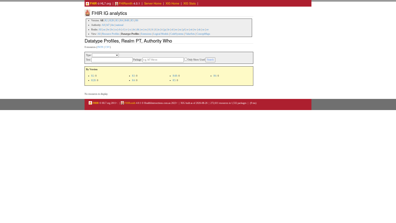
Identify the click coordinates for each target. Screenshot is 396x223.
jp (165, 29)
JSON (100, 47)
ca (116, 29)
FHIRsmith (125, 3)
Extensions (146, 33)
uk (199, 29)
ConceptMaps (203, 33)
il (155, 29)
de (134, 29)
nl (172, 29)
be (108, 29)
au (104, 29)
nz (180, 29)
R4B (127, 20)
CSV (107, 47)
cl (123, 29)
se (187, 29)
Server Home (152, 3)
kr (169, 29)
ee (142, 29)
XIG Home (172, 3)
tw (195, 29)
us (203, 29)
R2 (106, 20)
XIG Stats (189, 3)
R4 (121, 20)
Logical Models (161, 33)
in (159, 29)
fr (152, 29)
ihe (112, 25)
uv (207, 29)
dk (138, 29)
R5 (132, 20)
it (162, 29)
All (103, 25)
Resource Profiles (110, 33)
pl (184, 29)
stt (191, 29)
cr (126, 29)
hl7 (108, 25)
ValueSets (190, 33)
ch (119, 29)
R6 (136, 20)
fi (149, 29)
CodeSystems (177, 33)
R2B (111, 20)
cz (130, 29)
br (112, 29)
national (119, 25)
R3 (117, 20)
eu (146, 29)
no (176, 29)
